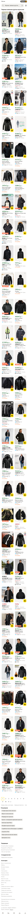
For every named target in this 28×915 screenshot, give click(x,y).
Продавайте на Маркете (6, 847)
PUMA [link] (3, 264)
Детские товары (5, 894)
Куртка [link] (18, 32)
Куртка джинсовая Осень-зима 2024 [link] (6, 188)
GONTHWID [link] (4, 551)
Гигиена (3, 869)
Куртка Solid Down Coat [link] (6, 265)
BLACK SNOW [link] (5, 318)
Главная (3, 913)
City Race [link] (17, 83)
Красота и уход (4, 878)
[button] (26, 6)
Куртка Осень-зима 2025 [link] (6, 31)
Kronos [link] (4, 605)
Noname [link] (17, 135)
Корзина (19, 913)
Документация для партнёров (8, 849)
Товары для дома (5, 874)
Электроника (4, 870)
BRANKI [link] (4, 238)
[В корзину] (12, 25)
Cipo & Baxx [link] (17, 369)
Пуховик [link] (17, 238)
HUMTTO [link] (4, 213)
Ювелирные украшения (6, 896)
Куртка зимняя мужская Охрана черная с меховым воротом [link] (6, 162)
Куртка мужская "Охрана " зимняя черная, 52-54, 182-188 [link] (7, 788)
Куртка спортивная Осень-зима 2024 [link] (20, 684)
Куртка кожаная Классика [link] (18, 162)
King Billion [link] (18, 683)
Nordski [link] (17, 630)
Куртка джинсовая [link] (6, 761)
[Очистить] (22, 5)
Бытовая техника (5, 867)
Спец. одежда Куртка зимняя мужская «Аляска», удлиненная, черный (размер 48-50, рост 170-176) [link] (20, 136)
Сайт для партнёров (5, 851)
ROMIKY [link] (4, 630)
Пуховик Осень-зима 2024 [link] (6, 631)
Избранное (14, 913)
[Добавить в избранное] (12, 13)
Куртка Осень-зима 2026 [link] (20, 659)
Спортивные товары (5, 888)
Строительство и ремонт (6, 892)
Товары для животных (6, 890)
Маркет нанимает (5, 903)
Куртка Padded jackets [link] (5, 606)
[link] (9, 811)
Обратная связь (4, 901)
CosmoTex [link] (17, 109)
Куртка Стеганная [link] (5, 58)
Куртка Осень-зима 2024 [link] (7, 214)
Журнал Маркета (5, 905)
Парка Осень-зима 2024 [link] (6, 110)
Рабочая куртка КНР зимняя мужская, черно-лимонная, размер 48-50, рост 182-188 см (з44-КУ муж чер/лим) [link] (7, 345)
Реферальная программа (6, 857)
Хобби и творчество (5, 880)
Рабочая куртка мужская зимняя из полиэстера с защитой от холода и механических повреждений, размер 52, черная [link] (20, 188)
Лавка (8, 913)
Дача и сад (3, 882)
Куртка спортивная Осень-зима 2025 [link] (6, 710)
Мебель (3, 865)
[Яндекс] (11, 910)
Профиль (25, 913)
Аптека (2, 876)
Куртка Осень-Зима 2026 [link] (7, 239)
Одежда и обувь (5, 872)
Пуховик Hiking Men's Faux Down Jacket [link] (7, 579)
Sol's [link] (16, 447)
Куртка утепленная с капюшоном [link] (19, 579)
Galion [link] (17, 761)
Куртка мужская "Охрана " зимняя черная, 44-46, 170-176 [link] (7, 84)
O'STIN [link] (3, 57)
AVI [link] (16, 213)
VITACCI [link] (4, 369)
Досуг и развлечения (6, 863)
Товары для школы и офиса (7, 886)
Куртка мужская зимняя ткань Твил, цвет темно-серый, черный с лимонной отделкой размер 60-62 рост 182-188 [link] (20, 736)
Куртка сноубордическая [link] (6, 736)
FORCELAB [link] (17, 57)
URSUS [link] (3, 83)
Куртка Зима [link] (20, 57)
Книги (2, 884)
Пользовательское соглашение (8, 899)
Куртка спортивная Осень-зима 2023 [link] (6, 473)
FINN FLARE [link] (17, 578)
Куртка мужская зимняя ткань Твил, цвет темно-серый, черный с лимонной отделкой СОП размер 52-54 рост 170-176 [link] (20, 345)
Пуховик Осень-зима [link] (7, 526)
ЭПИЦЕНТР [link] (17, 344)
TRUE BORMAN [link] (5, 658)
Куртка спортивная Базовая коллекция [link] (19, 448)
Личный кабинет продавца (7, 846)
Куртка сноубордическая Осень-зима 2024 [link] (19, 551)
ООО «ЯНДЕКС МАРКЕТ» (10, 907)
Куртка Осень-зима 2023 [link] (6, 551)
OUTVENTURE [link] (5, 578)
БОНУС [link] (3, 500)
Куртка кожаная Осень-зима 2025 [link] (7, 421)
